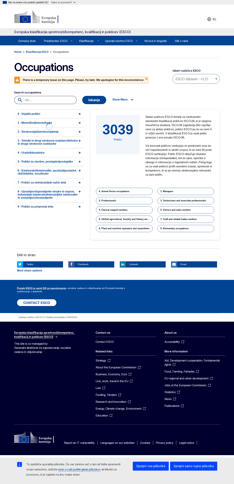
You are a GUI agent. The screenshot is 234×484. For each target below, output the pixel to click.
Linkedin (133, 264)
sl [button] (214, 19)
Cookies (145, 442)
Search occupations (27, 92)
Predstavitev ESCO (56, 41)
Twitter (30, 264)
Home (18, 51)
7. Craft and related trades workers (178, 219)
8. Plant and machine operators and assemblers (124, 228)
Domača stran (27, 41)
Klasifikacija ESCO (37, 51)
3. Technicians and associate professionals (183, 200)
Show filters (120, 99)
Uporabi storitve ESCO (119, 41)
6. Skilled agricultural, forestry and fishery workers (126, 219)
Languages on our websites (117, 442)
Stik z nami (181, 41)
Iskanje (94, 100)
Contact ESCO (105, 341)
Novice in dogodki (155, 41)
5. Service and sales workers (175, 210)
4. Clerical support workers (113, 210)
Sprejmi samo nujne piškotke (194, 466)
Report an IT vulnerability (79, 442)
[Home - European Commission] (42, 17)
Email (183, 264)
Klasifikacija (86, 41)
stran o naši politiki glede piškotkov (79, 469)
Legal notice (186, 442)
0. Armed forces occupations (114, 191)
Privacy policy (164, 442)
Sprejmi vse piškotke (150, 466)
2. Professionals (107, 200)
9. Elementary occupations (174, 228)
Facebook (83, 264)
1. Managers (166, 191)
